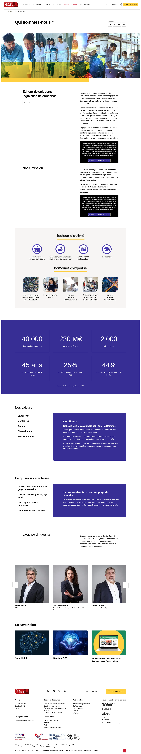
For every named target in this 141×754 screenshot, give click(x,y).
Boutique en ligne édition (81, 704)
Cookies (95, 750)
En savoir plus (23, 599)
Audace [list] (22, 426)
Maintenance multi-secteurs (53, 712)
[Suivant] (126, 585)
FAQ (45, 725)
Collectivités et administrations (54, 704)
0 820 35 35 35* (107, 705)
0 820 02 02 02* (107, 714)
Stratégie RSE (20, 706)
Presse (17, 708)
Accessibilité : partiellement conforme (53, 750)
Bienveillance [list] (25, 431)
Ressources (37, 5)
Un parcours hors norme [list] (31, 510)
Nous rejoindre (86, 5)
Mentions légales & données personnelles (27, 750)
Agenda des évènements (52, 727)
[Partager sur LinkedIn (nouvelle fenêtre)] (119, 25)
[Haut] (124, 750)
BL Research (77, 706)
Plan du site (69, 750)
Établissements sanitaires (52, 706)
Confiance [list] (23, 421)
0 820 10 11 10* (107, 710)
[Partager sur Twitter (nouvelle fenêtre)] (115, 25)
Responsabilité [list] (26, 436)
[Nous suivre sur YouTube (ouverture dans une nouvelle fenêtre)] (64, 691)
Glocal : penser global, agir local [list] (33, 496)
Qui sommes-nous (70, 5)
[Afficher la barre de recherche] (98, 5)
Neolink (75, 711)
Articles (46, 723)
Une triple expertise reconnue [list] (28, 504)
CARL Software (78, 708)
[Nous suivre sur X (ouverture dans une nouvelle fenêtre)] (59, 691)
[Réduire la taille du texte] (29, 102)
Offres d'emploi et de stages (24, 720)
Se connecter (116, 4)
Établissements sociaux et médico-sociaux (55, 709)
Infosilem (76, 713)
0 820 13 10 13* (107, 719)
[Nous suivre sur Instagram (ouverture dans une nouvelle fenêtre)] (54, 691)
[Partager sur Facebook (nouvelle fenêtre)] (110, 25)
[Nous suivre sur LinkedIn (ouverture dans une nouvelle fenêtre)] (48, 691)
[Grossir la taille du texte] (25, 102)
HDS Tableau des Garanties (82, 750)
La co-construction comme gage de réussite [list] (32, 488)
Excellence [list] (24, 415)
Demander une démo (130, 4)
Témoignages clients (51, 720)
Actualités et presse (53, 5)
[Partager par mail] (124, 25)
